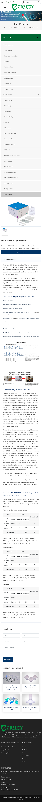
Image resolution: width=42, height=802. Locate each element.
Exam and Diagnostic (10, 72)
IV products (6, 122)
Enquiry (22, 252)
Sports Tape (7, 111)
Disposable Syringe (9, 144)
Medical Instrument (8, 45)
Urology (6, 61)
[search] (39, 2)
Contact (24, 762)
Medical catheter (8, 67)
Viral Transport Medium (11, 177)
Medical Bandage (9, 117)
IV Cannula (7, 150)
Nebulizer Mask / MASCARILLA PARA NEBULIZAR (11, 688)
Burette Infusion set (9, 139)
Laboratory (25, 753)
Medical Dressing (7, 94)
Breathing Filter (8, 89)
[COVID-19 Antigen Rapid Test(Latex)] (21, 213)
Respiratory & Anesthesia (11, 56)
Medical (24, 750)
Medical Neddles (8, 166)
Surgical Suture (8, 78)
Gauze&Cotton (8, 100)
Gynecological (8, 50)
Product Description (10, 259)
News (23, 759)
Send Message (8, 659)
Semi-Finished (26, 756)
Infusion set (7, 128)
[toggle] (5, 7)
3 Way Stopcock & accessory (12, 155)
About (24, 747)
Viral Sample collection (9, 172)
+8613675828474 (6, 779)
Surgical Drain (8, 83)
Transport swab (8, 188)
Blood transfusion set (10, 133)
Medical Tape (8, 106)
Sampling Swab (8, 183)
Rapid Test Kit (8, 194)
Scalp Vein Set (8, 161)
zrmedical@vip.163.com (10, 2)
